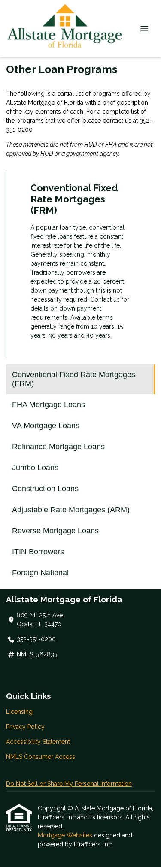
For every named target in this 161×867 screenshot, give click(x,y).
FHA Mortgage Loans (48, 404)
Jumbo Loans (35, 467)
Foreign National (40, 572)
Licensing (19, 711)
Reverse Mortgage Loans (55, 530)
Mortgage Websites (66, 835)
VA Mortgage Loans (45, 425)
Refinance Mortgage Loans (58, 446)
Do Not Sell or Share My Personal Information (69, 783)
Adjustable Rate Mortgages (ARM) (71, 509)
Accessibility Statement (38, 741)
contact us (117, 120)
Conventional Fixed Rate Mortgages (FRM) (73, 379)
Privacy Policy (25, 726)
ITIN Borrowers (38, 551)
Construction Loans (45, 488)
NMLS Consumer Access (40, 756)
